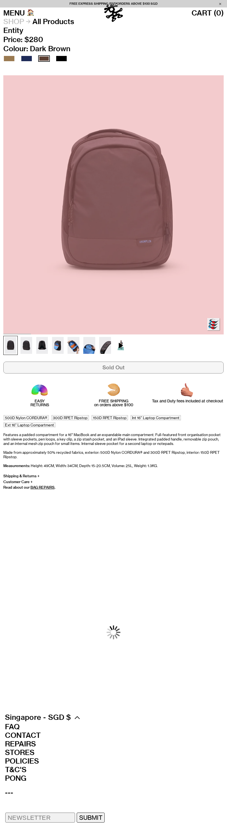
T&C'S (16, 769)
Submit (90, 817)
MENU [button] (14, 13)
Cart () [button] (208, 13)
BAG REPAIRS (42, 487)
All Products (53, 21)
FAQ (12, 726)
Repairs (20, 744)
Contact (23, 735)
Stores (20, 752)
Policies (22, 761)
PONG (15, 778)
